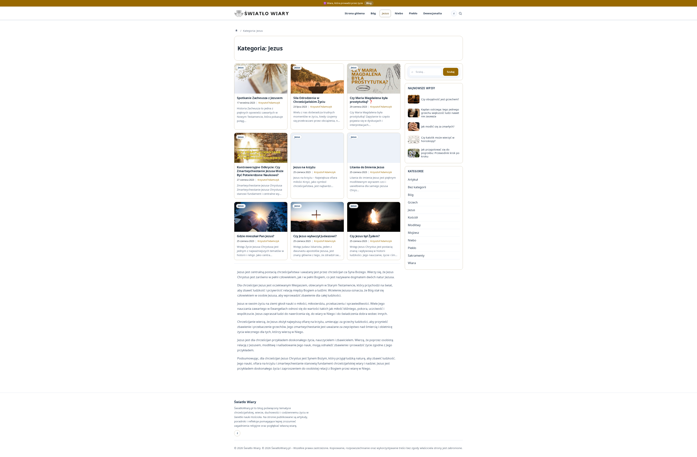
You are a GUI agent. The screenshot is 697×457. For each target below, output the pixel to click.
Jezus (241, 67)
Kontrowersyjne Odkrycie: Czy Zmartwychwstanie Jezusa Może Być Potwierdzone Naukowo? (260, 171)
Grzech (413, 202)
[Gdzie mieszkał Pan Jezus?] (260, 217)
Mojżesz (413, 232)
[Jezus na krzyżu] (317, 148)
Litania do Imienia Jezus (367, 167)
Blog (369, 3)
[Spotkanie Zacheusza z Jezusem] (260, 78)
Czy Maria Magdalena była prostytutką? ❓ (369, 100)
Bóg (410, 195)
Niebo (412, 240)
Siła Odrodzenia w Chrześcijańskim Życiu (309, 100)
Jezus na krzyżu (304, 167)
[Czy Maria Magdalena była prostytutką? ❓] (373, 78)
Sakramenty (416, 255)
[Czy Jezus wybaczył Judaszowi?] (317, 217)
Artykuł (413, 179)
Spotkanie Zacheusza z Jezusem (259, 98)
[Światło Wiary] (261, 13)
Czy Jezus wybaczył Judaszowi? (315, 236)
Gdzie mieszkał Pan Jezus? (255, 236)
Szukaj (451, 72)
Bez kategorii (417, 187)
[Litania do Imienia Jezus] (373, 148)
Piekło (412, 248)
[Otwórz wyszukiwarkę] (460, 13)
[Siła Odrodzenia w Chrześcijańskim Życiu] (317, 78)
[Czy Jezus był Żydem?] (373, 217)
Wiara (412, 263)
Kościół (413, 217)
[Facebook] (237, 433)
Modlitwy (414, 225)
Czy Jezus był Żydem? (365, 236)
